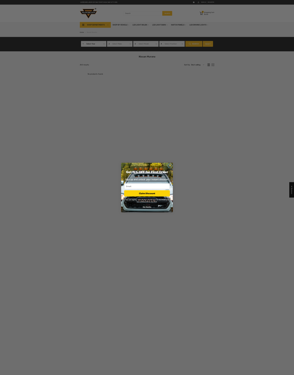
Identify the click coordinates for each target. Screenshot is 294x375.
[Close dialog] (170, 166)
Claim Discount (147, 193)
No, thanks (147, 207)
